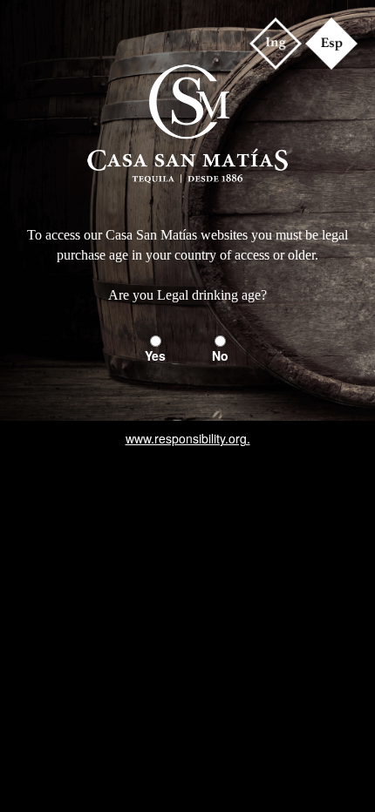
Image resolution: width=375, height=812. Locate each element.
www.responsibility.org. (188, 438)
